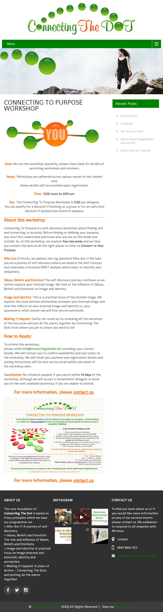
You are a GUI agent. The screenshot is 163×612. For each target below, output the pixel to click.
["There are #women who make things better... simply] (81, 535)
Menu (11, 44)
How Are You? (128, 115)
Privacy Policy (124, 607)
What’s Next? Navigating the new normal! (137, 140)
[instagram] (26, 590)
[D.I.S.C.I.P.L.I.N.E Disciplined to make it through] (63, 517)
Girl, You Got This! (131, 131)
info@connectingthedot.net (41, 349)
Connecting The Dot (46, 607)
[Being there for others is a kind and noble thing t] (63, 535)
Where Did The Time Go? (135, 150)
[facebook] (8, 590)
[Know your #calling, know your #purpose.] (81, 517)
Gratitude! (126, 123)
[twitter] (17, 590)
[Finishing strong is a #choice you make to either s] (100, 535)
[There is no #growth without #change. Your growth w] (100, 517)
